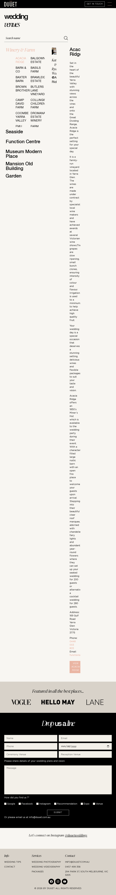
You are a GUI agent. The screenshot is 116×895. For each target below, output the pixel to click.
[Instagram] (58, 881)
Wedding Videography (46, 867)
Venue (99, 803)
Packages (38, 871)
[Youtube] (64, 881)
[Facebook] (51, 881)
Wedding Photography (46, 862)
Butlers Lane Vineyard (38, 91)
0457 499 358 (72, 867)
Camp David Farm (20, 104)
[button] (110, 4)
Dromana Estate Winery (38, 117)
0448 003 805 (73, 644)
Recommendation (67, 803)
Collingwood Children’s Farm (42, 104)
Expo (86, 803)
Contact (9, 867)
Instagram (45, 803)
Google (11, 803)
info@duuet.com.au (39, 817)
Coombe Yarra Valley (22, 117)
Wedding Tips (12, 862)
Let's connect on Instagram (58, 835)
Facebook (27, 803)
